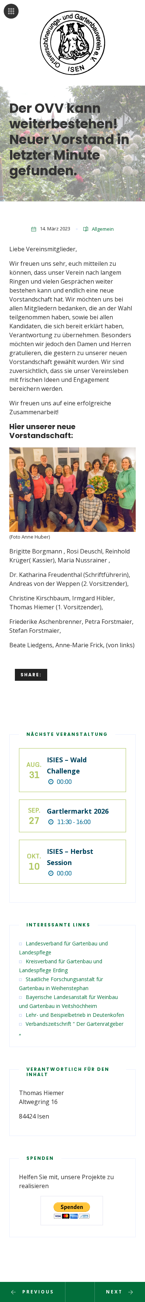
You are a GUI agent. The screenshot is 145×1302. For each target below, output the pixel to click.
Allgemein (103, 229)
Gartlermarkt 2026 (78, 811)
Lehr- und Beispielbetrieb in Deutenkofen (75, 1014)
